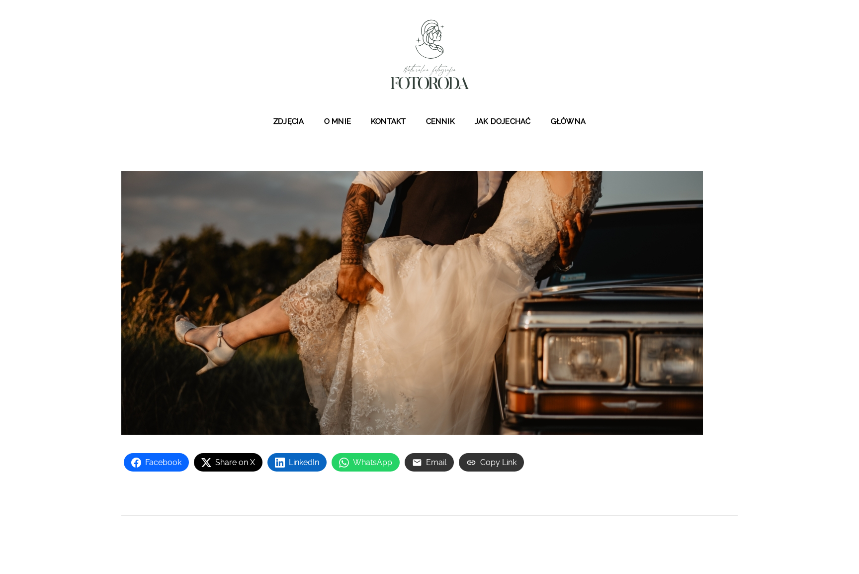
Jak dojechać (503, 121)
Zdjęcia (288, 121)
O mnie (337, 121)
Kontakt (388, 121)
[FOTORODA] (429, 54)
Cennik (440, 121)
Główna (568, 121)
